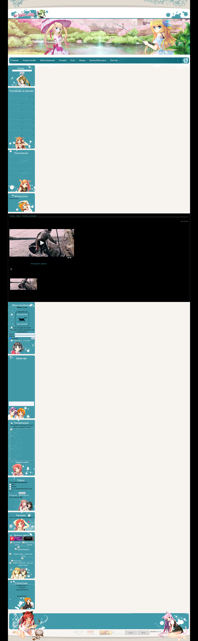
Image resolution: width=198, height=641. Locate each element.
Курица (13, 486)
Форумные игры (27, 103)
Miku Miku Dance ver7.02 (21, 178)
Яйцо (13, 484)
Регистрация (26, 340)
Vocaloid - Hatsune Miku (21, 174)
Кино (31, 97)
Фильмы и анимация (29, 216)
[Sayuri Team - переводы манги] (16, 540)
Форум (82, 60)
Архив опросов (23, 495)
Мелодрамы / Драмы (39, 264)
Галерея (63, 60)
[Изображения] (23, 284)
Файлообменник (47, 60)
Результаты (13, 495)
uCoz (159, 631)
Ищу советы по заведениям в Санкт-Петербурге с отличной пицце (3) (21, 114)
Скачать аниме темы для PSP (21, 170)
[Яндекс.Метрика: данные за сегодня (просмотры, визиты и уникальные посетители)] (118, 633)
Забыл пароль (18, 340)
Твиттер (113, 60)
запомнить (14, 338)
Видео (19, 216)
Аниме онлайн (29, 60)
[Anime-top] (106, 634)
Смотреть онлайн (22, 462)
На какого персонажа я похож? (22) (21, 120)
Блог (73, 60)
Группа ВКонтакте (97, 60)
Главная (30, 13)
